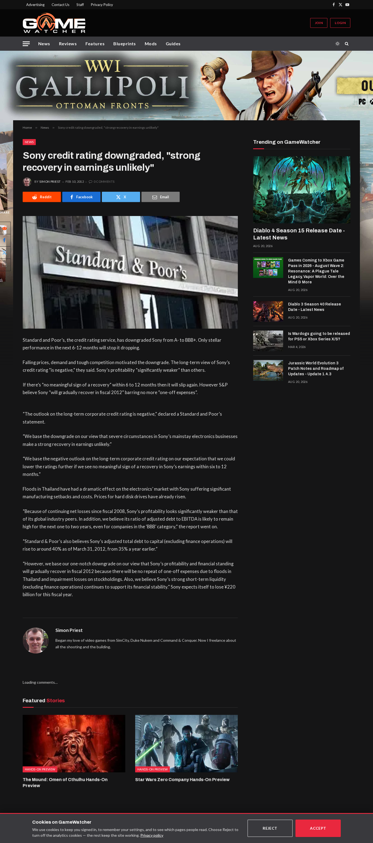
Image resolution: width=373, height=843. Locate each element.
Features (95, 43)
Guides (173, 43)
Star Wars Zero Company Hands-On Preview (182, 779)
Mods (151, 43)
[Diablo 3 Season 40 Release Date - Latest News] (268, 311)
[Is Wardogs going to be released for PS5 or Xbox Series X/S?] (268, 341)
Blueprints (124, 43)
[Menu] (26, 44)
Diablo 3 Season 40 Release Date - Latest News (314, 307)
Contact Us (60, 4)
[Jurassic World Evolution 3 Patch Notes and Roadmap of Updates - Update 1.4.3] (268, 370)
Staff (80, 4)
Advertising (35, 4)
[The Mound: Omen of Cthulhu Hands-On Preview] (74, 744)
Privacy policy (151, 835)
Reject (270, 828)
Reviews (68, 43)
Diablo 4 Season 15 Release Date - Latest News (299, 234)
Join (319, 23)
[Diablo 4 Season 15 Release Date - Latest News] (301, 189)
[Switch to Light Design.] (337, 43)
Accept (318, 828)
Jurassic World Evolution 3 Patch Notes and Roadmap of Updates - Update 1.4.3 (316, 368)
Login (340, 23)
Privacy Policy (102, 4)
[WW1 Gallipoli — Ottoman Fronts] (186, 85)
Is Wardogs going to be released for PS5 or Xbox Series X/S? (319, 336)
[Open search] (347, 44)
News (44, 43)
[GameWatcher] (54, 23)
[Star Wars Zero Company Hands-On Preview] (186, 744)
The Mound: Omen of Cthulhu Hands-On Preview (65, 782)
